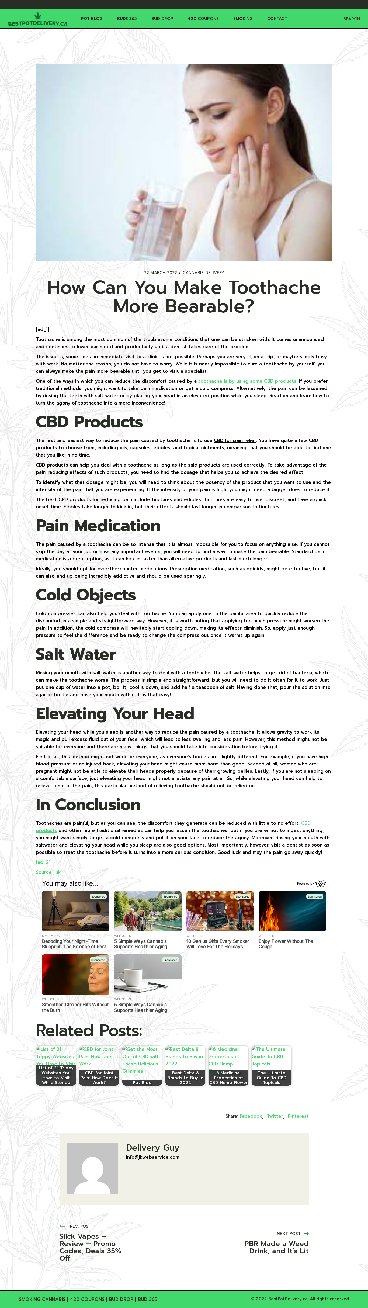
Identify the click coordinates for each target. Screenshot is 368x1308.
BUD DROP (121, 1299)
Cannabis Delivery (203, 273)
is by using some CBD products (247, 381)
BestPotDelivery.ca (287, 1299)
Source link (48, 872)
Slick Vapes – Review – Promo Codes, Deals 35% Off (90, 1247)
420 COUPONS (87, 1299)
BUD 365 (147, 1299)
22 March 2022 (160, 273)
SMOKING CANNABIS (42, 1299)
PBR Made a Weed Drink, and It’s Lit (276, 1247)
